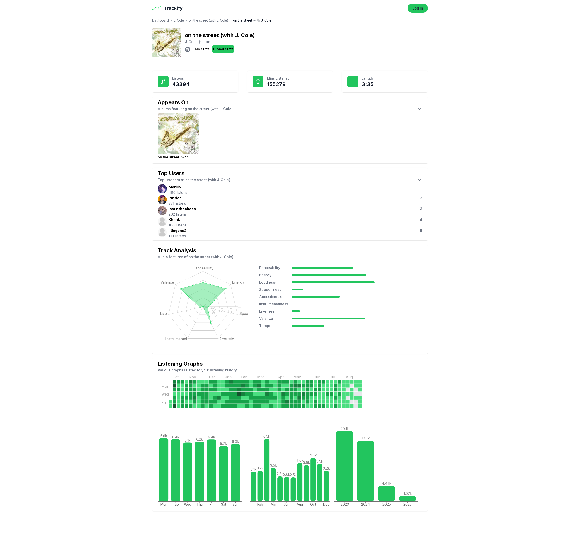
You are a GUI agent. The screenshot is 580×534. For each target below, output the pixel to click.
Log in (417, 8)
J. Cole (179, 20)
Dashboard (160, 20)
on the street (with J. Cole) (208, 20)
